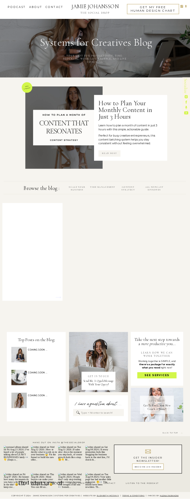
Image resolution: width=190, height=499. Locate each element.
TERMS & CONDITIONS (133, 496)
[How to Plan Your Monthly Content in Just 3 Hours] (63, 127)
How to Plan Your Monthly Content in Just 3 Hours (125, 109)
